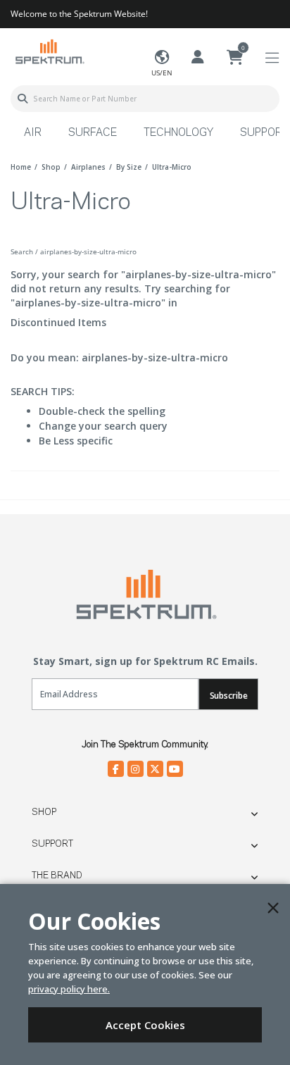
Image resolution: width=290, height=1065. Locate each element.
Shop (44, 812)
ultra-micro (171, 167)
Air (33, 133)
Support (52, 844)
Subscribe (229, 696)
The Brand (57, 875)
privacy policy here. (69, 989)
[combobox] (145, 98)
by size (128, 167)
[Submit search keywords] (22, 99)
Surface (92, 133)
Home (21, 167)
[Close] (273, 907)
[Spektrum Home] (49, 51)
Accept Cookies (145, 1025)
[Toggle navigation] (272, 58)
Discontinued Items (58, 322)
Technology (178, 133)
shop (51, 167)
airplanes (88, 167)
